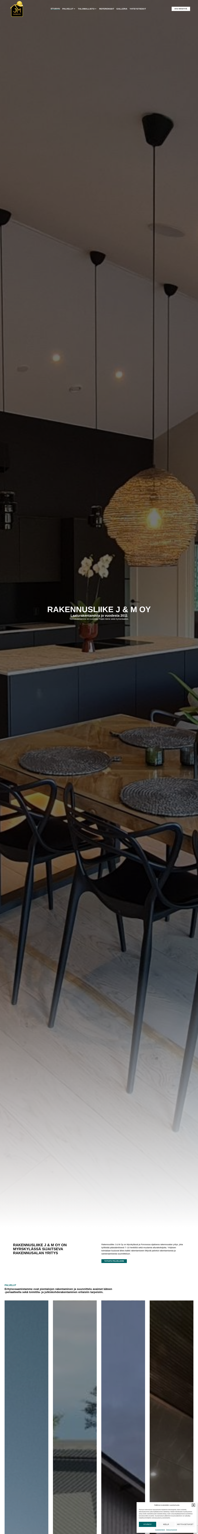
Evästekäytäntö (160, 1530)
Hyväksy (147, 1524)
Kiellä (166, 1524)
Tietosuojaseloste (171, 1530)
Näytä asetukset (185, 1524)
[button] (193, 1505)
